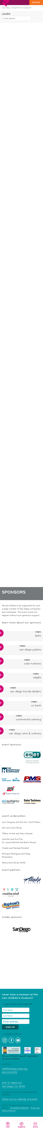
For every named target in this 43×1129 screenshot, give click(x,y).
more (35, 1126)
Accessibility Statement (19, 1108)
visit (8, 1126)
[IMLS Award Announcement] (11, 1050)
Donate (36, 2)
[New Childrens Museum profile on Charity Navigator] (27, 1050)
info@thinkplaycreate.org (14, 1068)
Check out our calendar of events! (20, 1099)
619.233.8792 (9, 1072)
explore (21, 1126)
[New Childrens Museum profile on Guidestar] (38, 1050)
